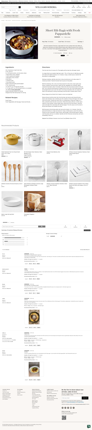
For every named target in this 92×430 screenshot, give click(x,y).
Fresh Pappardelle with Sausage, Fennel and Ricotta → (18, 102)
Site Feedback (5, 399)
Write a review (67, 37)
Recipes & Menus (33, 10)
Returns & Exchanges (7, 393)
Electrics (28, 12)
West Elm (43, 1)
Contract (33, 403)
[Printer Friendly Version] (70, 54)
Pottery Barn (31, 1)
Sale (89, 12)
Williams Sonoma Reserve (52, 393)
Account (73, 7)
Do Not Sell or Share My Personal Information (11, 425)
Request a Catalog (50, 397)
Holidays (80, 12)
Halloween (19, 10)
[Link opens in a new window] (65, 53)
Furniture (74, 12)
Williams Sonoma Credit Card (52, 390)
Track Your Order (6, 392)
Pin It (68, 55)
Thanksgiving (25, 10)
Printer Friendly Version (70, 53)
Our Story (19, 390)
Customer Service (6, 389)
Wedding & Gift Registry (36, 390)
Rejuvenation (48, 1)
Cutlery (21, 12)
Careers (18, 393)
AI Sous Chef (13, 10)
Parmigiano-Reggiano (29, 214)
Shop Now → (57, 16)
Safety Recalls (23, 425)
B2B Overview (34, 402)
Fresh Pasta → (9, 100)
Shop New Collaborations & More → (80, 16)
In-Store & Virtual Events (36, 396)
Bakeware (34, 12)
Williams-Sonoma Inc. (21, 392)
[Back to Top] (89, 422)
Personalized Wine (50, 399)
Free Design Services (36, 394)
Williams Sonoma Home (13, 1)
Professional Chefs (35, 406)
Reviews (13, 223)
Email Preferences (6, 396)
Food (40, 12)
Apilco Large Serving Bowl (8, 214)
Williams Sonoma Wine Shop (52, 398)
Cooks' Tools (15, 12)
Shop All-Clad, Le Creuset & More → (34, 16)
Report (38, 263)
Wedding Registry (67, 10)
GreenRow (59, 1)
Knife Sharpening (35, 397)
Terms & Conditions (71, 402)
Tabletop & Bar (46, 12)
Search (20, 7)
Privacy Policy (38, 424)
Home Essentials (55, 12)
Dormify (63, 1)
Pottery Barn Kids (35, 1)
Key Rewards (49, 392)
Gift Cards (34, 398)
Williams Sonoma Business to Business (23, 1)
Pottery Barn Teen (39, 1)
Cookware (8, 12)
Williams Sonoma (5, 1)
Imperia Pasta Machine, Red (53, 152)
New (2, 12)
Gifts (85, 12)
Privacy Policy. (80, 402)
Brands (53, 10)
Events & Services (86, 3)
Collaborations (59, 10)
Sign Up (85, 397)
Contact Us (5, 390)
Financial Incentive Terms (80, 404)
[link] (57, 37)
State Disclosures (30, 425)
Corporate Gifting (35, 407)
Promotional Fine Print (7, 397)
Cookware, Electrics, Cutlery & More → (11, 16)
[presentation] (34, 317)
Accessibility (33, 424)
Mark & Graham (54, 1)
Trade (33, 405)
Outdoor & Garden (65, 12)
